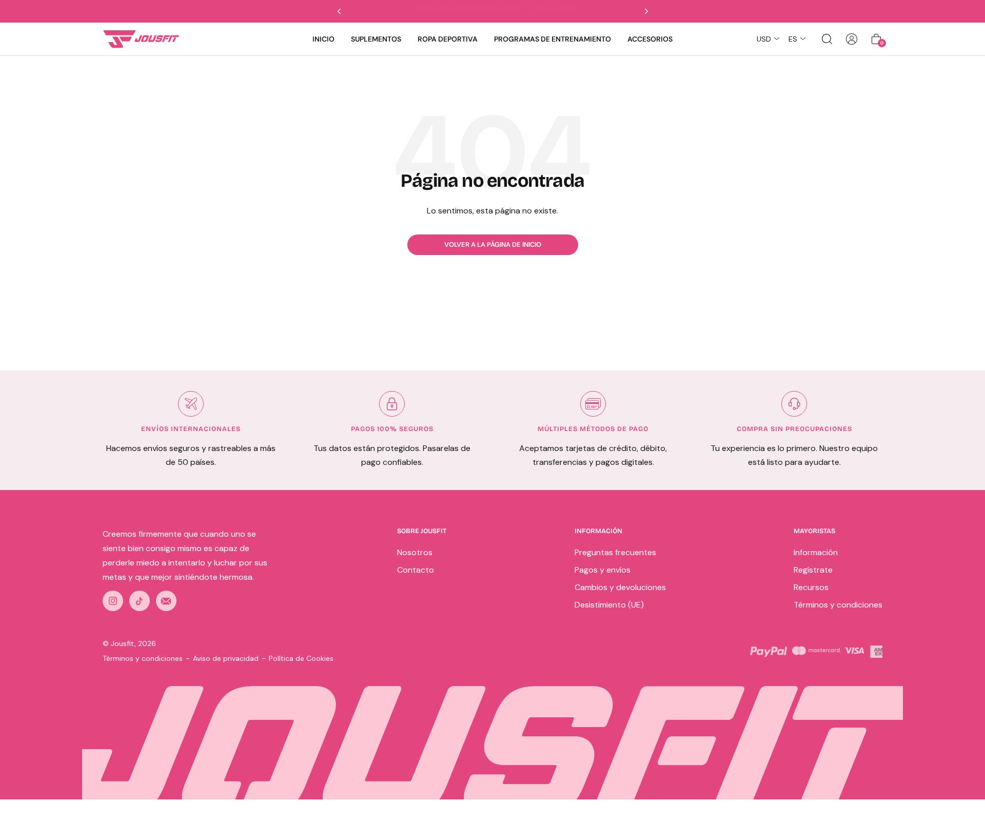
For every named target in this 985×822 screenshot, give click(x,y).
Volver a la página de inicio (492, 244)
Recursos (811, 587)
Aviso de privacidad (226, 658)
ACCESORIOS (650, 39)
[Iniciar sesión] (851, 39)
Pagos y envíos (603, 569)
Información (816, 552)
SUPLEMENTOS (376, 39)
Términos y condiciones (838, 604)
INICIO (323, 39)
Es (793, 39)
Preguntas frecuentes (615, 552)
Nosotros (414, 552)
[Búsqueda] (827, 39)
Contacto (415, 569)
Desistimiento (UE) (609, 604)
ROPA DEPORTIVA (448, 39)
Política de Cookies (301, 658)
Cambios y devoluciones (620, 587)
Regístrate (813, 569)
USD (764, 39)
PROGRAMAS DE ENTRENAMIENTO (552, 39)
